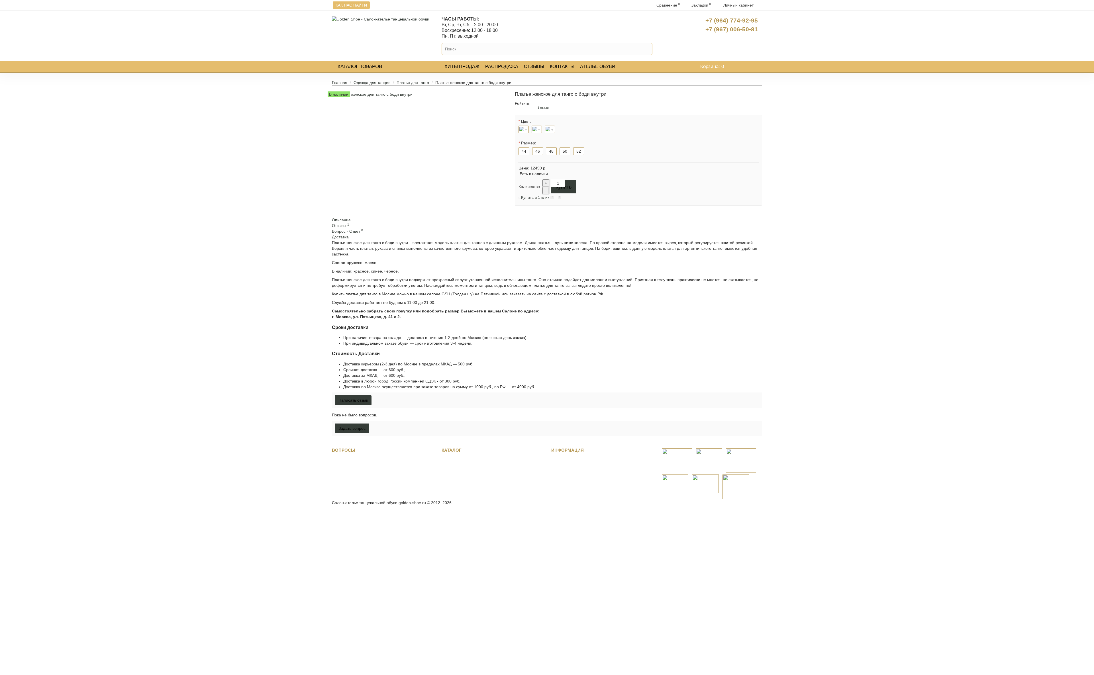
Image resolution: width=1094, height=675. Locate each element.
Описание (341, 220)
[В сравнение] (559, 198)
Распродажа (501, 66)
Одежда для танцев (372, 82)
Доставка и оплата (349, 476)
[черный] (537, 129)
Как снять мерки (347, 459)
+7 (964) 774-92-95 (731, 20)
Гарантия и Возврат (350, 481)
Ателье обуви (597, 66)
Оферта (558, 476)
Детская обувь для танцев (466, 476)
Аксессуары (453, 487)
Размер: (528, 143)
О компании (562, 459)
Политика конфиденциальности (581, 481)
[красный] (524, 129)
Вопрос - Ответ (347, 231)
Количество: (530, 186)
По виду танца (455, 459)
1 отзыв (543, 107)
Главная (339, 82)
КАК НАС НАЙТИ (351, 5)
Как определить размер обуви (360, 464)
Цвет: (526, 121)
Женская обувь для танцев (467, 464)
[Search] (647, 49)
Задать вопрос (345, 487)
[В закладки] (552, 198)
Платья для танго (413, 82)
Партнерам (561, 470)
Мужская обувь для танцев (466, 470)
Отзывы (534, 66)
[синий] (550, 129)
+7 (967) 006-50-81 (731, 29)
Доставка (340, 237)
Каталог (360, 66)
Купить (564, 187)
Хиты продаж (461, 66)
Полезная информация (354, 470)
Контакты (562, 66)
